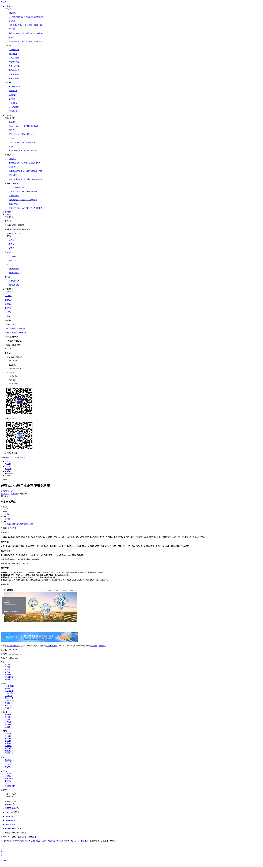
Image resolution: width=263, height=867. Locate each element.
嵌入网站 (29, 524)
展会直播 (8, 741)
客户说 (10, 491)
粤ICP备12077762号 (23, 841)
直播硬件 (8, 708)
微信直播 (8, 743)
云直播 (7, 519)
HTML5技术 (9, 693)
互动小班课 (9, 698)
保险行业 (8, 724)
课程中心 (8, 765)
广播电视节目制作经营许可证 (80, 841)
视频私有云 (9, 674)
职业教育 (8, 714)
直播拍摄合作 (10, 786)
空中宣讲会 (9, 753)
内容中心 (8, 214)
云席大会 (8, 746)
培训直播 (8, 736)
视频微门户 (9, 688)
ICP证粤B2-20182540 (8, 841)
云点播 (7, 664)
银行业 (7, 719)
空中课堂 (8, 733)
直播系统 (93, 646)
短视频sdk (8, 696)
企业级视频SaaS (13, 646)
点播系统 (102, 646)
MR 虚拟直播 (9, 686)
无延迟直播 (9, 691)
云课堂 (7, 669)
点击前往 (8, 514)
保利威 (3, 2)
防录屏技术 (9, 703)
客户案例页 (5, 494)
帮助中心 (8, 760)
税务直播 (8, 751)
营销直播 (8, 738)
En (11, 457)
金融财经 (8, 717)
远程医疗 (8, 727)
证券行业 (8, 722)
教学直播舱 (9, 677)
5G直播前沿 (9, 778)
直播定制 (8, 705)
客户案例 (8, 212)
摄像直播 (8, 524)
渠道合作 (8, 783)
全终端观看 (22, 524)
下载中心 (8, 762)
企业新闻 (8, 776)
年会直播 (8, 748)
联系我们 (8, 781)
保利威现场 (9, 679)
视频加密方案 (10, 701)
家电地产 (14, 494)
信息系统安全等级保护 (39, 841)
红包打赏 (15, 524)
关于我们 (8, 774)
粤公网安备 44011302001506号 (58, 841)
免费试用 (4, 491)
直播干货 (8, 767)
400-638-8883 (5, 457)
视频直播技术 (52, 646)
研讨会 (7, 672)
